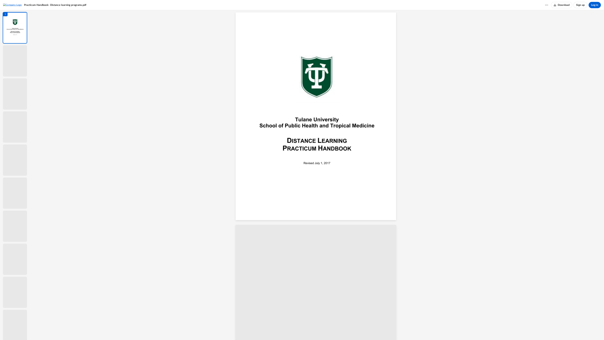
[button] (15, 27)
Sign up (580, 5)
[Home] (12, 4)
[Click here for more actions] (546, 5)
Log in (594, 5)
